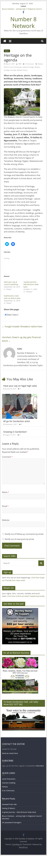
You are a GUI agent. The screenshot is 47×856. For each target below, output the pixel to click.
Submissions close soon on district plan (12, 297)
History (5, 786)
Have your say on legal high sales (20, 385)
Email (5, 506)
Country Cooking (8, 783)
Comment (7, 457)
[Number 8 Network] (4, 41)
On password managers (11, 822)
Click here (40, 766)
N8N (20, 64)
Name (5, 492)
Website (5, 520)
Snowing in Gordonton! (15, 431)
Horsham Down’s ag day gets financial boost (21, 339)
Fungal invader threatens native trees (22, 326)
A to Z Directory (8, 790)
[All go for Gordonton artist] (19, 395)
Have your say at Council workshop (11, 283)
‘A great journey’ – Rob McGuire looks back (31, 284)
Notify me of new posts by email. (19, 539)
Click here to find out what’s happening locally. (26, 596)
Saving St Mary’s (8, 808)
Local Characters (8, 779)
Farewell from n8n (9, 804)
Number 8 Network (23, 22)
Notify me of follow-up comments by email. (24, 534)
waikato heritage (28, 67)
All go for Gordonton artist (16, 421)
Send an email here (10, 753)
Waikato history (22, 70)
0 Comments (29, 64)
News (7, 51)
